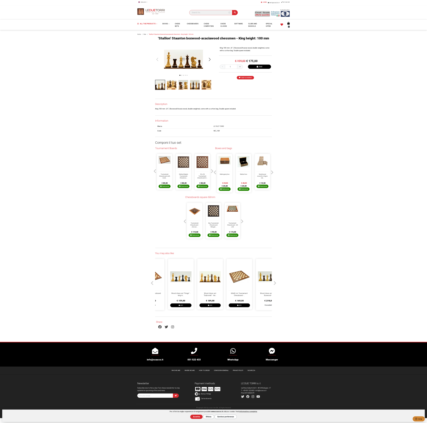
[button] (210, 59)
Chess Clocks (223, 25)
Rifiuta (208, 417)
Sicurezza (251, 370)
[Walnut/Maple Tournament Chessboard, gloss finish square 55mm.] (183, 164)
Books (165, 24)
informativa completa (248, 412)
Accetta (196, 417)
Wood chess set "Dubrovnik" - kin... (199, 294)
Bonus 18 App (206, 394)
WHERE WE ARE (190, 370)
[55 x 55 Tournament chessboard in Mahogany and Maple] (202, 164)
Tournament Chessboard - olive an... (194, 225)
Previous (154, 170)
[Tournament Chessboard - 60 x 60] (232, 212)
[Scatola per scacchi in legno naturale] (262, 164)
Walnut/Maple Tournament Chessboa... (183, 176)
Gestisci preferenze (225, 417)
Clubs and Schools (252, 25)
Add (260, 67)
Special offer (269, 25)
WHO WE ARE (176, 370)
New (145, 34)
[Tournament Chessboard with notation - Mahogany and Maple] (165, 164)
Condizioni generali (221, 370)
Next (212, 170)
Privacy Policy (238, 370)
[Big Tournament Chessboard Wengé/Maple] (213, 212)
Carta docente (206, 398)
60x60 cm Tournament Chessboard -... (228, 294)
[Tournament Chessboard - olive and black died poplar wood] (195, 212)
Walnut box (243, 174)
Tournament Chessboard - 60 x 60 (232, 225)
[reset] (229, 12)
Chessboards (192, 24)
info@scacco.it (275, 2)
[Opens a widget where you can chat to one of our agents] (419, 419)
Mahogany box (224, 174)
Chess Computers (209, 25)
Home (139, 34)
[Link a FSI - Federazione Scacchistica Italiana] (275, 14)
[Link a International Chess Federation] (285, 14)
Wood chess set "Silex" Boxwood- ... (257, 294)
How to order (204, 370)
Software (238, 24)
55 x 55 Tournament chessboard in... (202, 176)
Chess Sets (177, 25)
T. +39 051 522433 (247, 390)
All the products (148, 24)
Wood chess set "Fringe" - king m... (169, 294)
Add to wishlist (246, 77)
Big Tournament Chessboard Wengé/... (213, 225)
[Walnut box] (244, 164)
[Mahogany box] (225, 164)
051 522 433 (286, 2)
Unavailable (257, 305)
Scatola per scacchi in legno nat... (262, 176)
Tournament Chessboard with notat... (164, 176)
